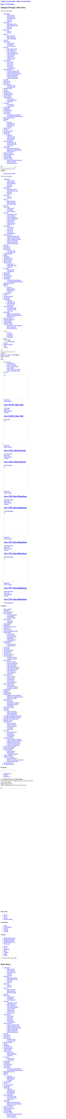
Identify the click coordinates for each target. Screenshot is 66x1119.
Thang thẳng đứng (11, 100)
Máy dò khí (7, 1067)
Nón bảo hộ (7, 721)
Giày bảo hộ (8, 355)
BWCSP (6, 930)
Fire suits (9, 122)
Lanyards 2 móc (11, 87)
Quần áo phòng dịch (12, 76)
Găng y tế (9, 673)
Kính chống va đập (12, 24)
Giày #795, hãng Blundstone (15, 588)
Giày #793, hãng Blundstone (15, 542)
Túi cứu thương (8, 157)
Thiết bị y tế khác (8, 757)
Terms (5, 948)
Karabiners (6, 91)
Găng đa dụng (10, 661)
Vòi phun (9, 126)
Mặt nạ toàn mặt (11, 37)
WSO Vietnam (7, 927)
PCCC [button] (5, 120)
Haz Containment (8, 683)
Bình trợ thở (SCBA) (9, 117)
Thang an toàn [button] (7, 97)
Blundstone (10, 499)
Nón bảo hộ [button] (7, 13)
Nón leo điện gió (11, 18)
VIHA (5, 925)
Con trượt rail (10, 106)
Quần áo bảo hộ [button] (8, 69)
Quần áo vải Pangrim (12, 75)
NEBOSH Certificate (9, 939)
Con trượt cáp (10, 104)
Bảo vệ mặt (7, 613)
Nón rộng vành (11, 16)
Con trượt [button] (6, 103)
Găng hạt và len (11, 57)
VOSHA (6, 952)
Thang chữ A (10, 98)
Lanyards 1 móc (11, 85)
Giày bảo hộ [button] (7, 60)
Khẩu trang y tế (11, 151)
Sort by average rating (12, 366)
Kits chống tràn (11, 138)
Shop (5, 338)
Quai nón (9, 21)
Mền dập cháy (10, 125)
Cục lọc (6, 40)
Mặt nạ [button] (5, 34)
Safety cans (10, 145)
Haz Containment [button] (8, 141)
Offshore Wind (11, 341)
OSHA (5, 955)
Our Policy (10, 335)
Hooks (5, 90)
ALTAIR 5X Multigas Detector (12, 716)
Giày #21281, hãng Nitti (13, 405)
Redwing (9, 454)
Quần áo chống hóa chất (13, 72)
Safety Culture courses (9, 938)
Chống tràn (7, 632)
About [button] (5, 331)
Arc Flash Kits (7, 612)
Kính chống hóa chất (12, 25)
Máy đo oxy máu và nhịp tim (14, 160)
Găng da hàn (10, 56)
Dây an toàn (7, 81)
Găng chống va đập (12, 49)
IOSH (5, 954)
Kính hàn (9, 28)
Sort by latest (10, 368)
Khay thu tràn (10, 139)
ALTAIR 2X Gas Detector (14, 114)
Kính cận (9, 27)
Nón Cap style (10, 15)
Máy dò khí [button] (7, 113)
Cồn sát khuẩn (7, 155)
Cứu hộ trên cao (8, 110)
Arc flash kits (7, 112)
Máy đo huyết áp (11, 161)
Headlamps (7, 109)
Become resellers (8, 344)
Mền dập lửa (10, 735)
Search (3, 170)
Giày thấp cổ (10, 62)
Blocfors (6, 628)
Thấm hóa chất (11, 136)
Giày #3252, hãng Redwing (15, 450)
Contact (6, 347)
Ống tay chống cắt (11, 52)
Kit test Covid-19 (8, 153)
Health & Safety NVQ (9, 942)
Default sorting (11, 363)
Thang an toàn (7, 749)
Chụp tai (9, 31)
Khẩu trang (7, 694)
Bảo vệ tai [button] (6, 30)
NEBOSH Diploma (9, 940)
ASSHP (6, 931)
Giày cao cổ (10, 63)
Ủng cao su (10, 66)
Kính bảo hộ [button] (7, 22)
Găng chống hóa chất (12, 53)
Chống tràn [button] (7, 133)
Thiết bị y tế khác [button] (8, 158)
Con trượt (6, 642)
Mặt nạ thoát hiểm (11, 38)
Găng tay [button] (6, 47)
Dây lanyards (7, 656)
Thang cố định (7, 95)
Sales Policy (10, 337)
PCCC (5, 730)
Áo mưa (6, 79)
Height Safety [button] (7, 340)
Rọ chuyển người (8, 131)
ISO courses (7, 943)
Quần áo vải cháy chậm (13, 71)
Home (2, 355)
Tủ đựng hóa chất (11, 142)
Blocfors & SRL (8, 88)
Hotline (6, 173)
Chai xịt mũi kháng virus (10, 631)
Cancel (5, 372)
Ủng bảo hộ (10, 65)
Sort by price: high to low (13, 371)
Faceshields (10, 44)
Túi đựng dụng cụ (8, 94)
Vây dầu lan (10, 634)
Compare (6, 412)
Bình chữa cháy (11, 123)
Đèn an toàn (7, 107)
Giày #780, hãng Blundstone (15, 496)
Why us (9, 332)
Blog (5, 345)
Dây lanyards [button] (7, 84)
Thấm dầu (9, 135)
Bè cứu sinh (7, 132)
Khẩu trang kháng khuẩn (13, 148)
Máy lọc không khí (12, 163)
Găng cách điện (11, 54)
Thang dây (10, 101)
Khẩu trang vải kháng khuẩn (14, 150)
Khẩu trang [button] (7, 147)
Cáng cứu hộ (7, 128)
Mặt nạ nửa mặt (11, 35)
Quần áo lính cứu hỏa (12, 78)
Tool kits (6, 648)
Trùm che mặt (10, 43)
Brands (5, 343)
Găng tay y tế (10, 59)
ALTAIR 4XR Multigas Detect (15, 116)
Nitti (8, 408)
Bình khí (6, 119)
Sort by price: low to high (13, 369)
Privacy (6, 946)
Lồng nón (9, 19)
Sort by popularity (11, 365)
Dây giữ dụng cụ (8, 93)
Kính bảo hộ (7, 699)
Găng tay (6, 660)
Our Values (10, 334)
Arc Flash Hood (11, 46)
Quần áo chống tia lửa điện (14, 73)
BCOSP (6, 928)
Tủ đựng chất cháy (12, 144)
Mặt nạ (5, 710)
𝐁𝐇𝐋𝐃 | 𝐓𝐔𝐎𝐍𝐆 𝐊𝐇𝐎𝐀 (7, 4)
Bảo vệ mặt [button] (7, 41)
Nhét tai (9, 33)
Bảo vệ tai (6, 619)
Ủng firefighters (11, 68)
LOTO (5, 129)
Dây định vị (7, 82)
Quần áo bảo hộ (8, 738)
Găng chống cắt (11, 50)
